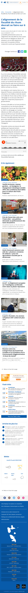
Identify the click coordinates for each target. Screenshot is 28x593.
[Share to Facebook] (19, 51)
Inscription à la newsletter (15, 504)
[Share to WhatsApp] (25, 51)
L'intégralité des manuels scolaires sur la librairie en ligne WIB (17, 402)
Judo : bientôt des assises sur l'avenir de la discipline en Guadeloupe (16, 389)
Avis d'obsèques (5, 506)
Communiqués (14, 506)
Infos (2, 504)
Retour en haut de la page (10, 369)
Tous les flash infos (14, 416)
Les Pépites (21, 506)
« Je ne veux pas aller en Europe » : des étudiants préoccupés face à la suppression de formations (16, 412)
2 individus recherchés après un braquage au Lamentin (15, 398)
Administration (5, 519)
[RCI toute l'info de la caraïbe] (5, 2)
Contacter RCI (15, 512)
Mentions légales (20, 517)
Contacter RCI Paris (6, 514)
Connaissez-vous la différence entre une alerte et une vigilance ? (16, 393)
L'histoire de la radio (6, 512)
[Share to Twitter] (22, 51)
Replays (6, 504)
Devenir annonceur (17, 514)
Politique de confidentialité (8, 517)
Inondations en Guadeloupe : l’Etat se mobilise (17, 407)
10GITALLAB (21, 591)
